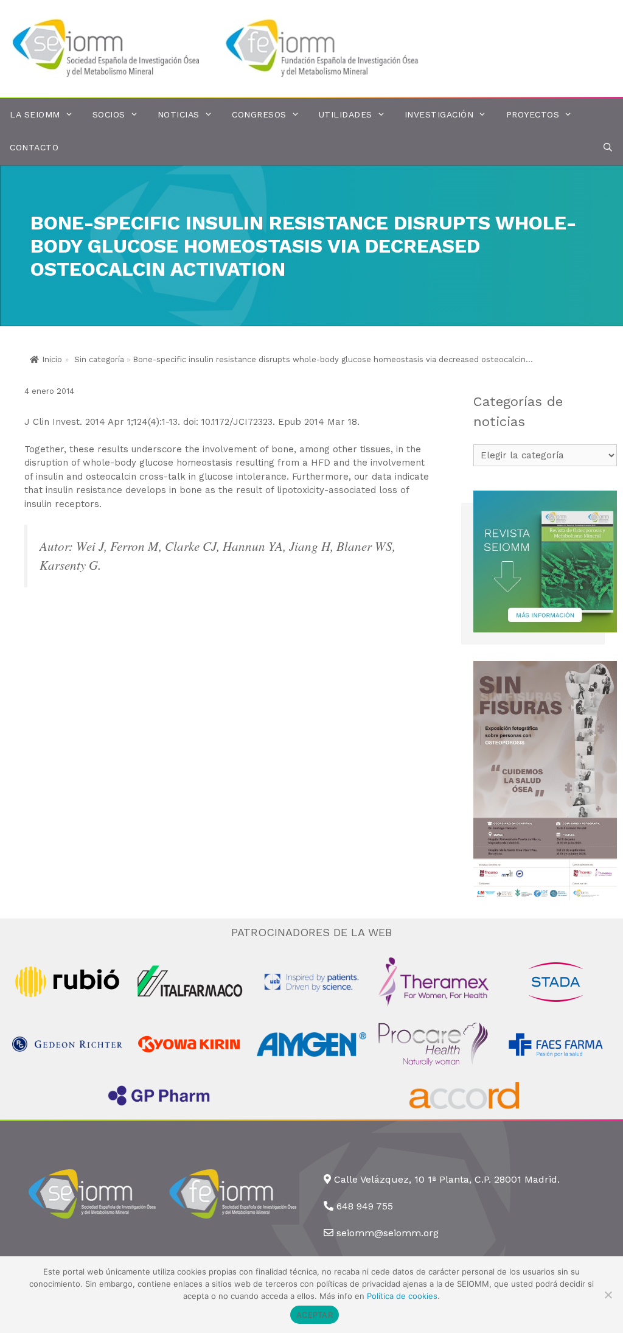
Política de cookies (402, 1296)
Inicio (52, 359)
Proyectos (533, 114)
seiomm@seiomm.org (387, 1233)
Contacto (34, 147)
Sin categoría (99, 359)
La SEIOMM (35, 114)
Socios (108, 114)
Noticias (179, 114)
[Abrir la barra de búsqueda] (608, 148)
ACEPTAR (314, 1315)
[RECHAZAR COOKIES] (608, 1295)
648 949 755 (364, 1206)
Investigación (439, 114)
